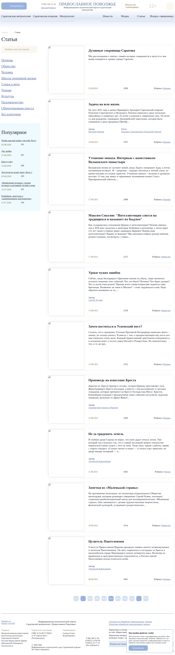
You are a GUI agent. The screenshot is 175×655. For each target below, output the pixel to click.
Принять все (138, 648)
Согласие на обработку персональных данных (130, 621)
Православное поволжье (87, 6)
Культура (7, 96)
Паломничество (12, 102)
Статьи (141, 16)
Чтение (6, 90)
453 (104, 598)
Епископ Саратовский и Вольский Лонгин (141, 132)
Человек (7, 72)
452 (97, 598)
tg (162, 622)
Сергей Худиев (95, 300)
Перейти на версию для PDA (8, 622)
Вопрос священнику (162, 16)
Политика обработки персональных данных (129, 624)
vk (167, 622)
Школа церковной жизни (18, 78)
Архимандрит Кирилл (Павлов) (103, 407)
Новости (108, 16)
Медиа (125, 16)
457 (132, 598)
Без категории (11, 114)
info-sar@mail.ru (48, 8)
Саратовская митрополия (16, 16)
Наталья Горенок (96, 132)
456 (125, 598)
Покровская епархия (119, 644)
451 (90, 598)
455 (118, 598)
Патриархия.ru (7, 646)
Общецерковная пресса (17, 108)
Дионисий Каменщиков (99, 461)
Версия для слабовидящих (132, 6)
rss (172, 622)
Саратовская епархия (45, 16)
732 (146, 598)
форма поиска (170, 6)
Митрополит (67, 16)
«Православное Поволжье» (92, 627)
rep (157, 622)
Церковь (7, 60)
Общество (8, 66)
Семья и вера (10, 84)
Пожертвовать (17, 6)
